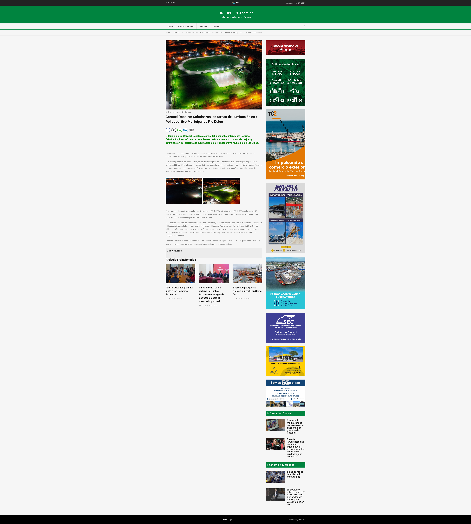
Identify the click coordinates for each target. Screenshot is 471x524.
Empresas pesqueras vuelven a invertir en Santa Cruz (213, 291)
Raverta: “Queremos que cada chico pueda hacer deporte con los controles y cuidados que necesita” (296, 448)
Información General (279, 413)
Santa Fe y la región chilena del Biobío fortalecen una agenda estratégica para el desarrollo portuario (178, 294)
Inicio (170, 26)
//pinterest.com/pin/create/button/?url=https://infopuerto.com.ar (174, 3)
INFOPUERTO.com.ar (236, 13)
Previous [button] (168, 286)
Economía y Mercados (280, 464)
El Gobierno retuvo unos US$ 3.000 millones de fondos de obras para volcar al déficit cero (296, 497)
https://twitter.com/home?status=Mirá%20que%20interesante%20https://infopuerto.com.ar (168, 3)
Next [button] (260, 286)
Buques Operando (186, 26)
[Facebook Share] (168, 130)
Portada (188, 112)
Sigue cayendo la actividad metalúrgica (295, 474)
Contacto (216, 26)
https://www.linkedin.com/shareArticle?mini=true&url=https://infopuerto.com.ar (171, 3)
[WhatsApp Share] (179, 130)
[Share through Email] (191, 130)
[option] (180, 285)
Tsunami (203, 26)
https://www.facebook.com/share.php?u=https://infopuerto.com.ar (166, 3)
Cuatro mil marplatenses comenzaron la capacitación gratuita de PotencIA (295, 426)
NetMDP (301, 519)
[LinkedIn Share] (185, 130)
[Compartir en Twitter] (173, 130)
